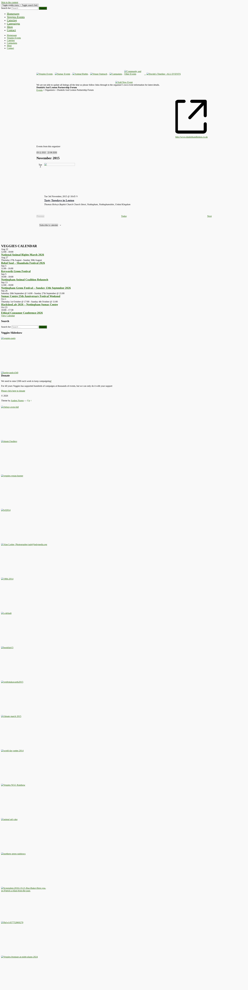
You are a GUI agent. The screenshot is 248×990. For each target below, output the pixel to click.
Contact (11, 30)
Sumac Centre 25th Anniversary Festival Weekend (30, 296)
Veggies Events (16, 16)
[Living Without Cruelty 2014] (5, 510)
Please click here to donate (13, 391)
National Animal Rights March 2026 (22, 254)
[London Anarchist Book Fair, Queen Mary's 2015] (7, 647)
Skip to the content (9, 2)
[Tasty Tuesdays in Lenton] (128, 178)
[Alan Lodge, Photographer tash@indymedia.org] (24, 544)
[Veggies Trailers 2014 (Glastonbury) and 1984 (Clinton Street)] (7, 579)
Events (39, 90)
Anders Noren (17, 400)
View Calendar (8, 315)
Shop (10, 26)
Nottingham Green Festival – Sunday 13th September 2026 (36, 287)
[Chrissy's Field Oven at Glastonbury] (10, 407)
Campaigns (13, 23)
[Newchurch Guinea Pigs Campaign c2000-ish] (12, 476)
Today (124, 216)
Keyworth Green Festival (16, 271)
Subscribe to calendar (49, 225)
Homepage (13, 13)
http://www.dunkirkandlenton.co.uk (191, 137)
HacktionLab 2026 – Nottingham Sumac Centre (29, 304)
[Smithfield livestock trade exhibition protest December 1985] (24, 890)
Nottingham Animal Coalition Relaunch (24, 279)
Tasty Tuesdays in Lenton (59, 200)
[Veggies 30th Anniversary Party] (8, 338)
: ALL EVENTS (173, 74)
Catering (12, 20)
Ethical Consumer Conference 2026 (22, 312)
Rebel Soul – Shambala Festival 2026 (23, 262)
